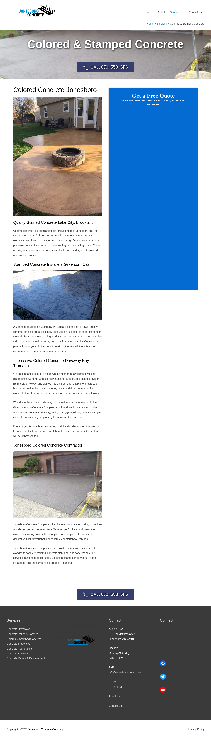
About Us (114, 696)
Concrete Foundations (20, 648)
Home (148, 12)
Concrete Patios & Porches (22, 634)
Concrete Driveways (18, 629)
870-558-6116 (117, 687)
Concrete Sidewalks (18, 643)
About (161, 12)
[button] (105, 67)
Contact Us (195, 12)
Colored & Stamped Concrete (24, 639)
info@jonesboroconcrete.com (126, 672)
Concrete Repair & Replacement (26, 658)
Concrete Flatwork (17, 653)
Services (175, 12)
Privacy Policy (196, 729)
